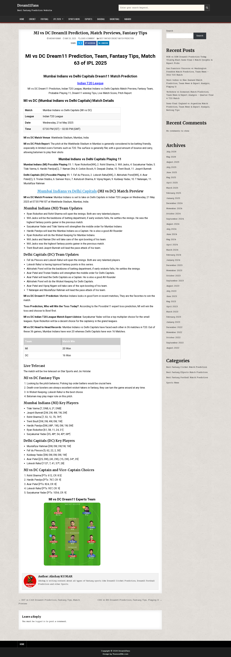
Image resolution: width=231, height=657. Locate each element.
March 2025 (172, 187)
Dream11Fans (28, 5)
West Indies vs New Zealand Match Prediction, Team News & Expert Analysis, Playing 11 (188, 83)
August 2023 (172, 286)
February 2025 (173, 193)
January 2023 (173, 322)
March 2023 (172, 311)
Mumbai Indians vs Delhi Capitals (67, 191)
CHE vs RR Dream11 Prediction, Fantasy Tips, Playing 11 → (130, 600)
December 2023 (174, 265)
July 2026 (171, 151)
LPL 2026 (57, 19)
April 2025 (172, 182)
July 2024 (171, 229)
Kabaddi (127, 19)
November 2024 (174, 208)
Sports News (74, 19)
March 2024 (172, 249)
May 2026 (171, 156)
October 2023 (173, 275)
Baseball (101, 19)
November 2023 (174, 270)
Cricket (32, 19)
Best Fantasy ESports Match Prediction (187, 372)
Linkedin (104, 43)
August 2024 (172, 224)
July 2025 (171, 167)
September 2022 (175, 342)
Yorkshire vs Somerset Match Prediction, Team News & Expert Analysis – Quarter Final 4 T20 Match (190, 95)
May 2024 (171, 239)
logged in (40, 621)
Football (44, 19)
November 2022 (174, 332)
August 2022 (172, 348)
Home (22, 19)
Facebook (91, 43)
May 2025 (171, 177)
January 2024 (173, 260)
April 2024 (172, 244)
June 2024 (171, 234)
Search (169, 30)
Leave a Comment (88, 38)
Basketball (114, 19)
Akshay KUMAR (55, 38)
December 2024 (174, 203)
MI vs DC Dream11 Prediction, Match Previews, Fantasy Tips (90, 33)
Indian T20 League (90, 83)
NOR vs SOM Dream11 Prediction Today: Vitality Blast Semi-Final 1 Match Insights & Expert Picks (189, 60)
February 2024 (173, 255)
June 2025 (171, 172)
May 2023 (171, 301)
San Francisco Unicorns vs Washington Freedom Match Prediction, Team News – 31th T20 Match (187, 72)
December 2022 (174, 327)
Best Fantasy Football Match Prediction (187, 377)
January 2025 (173, 198)
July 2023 (171, 291)
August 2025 (172, 162)
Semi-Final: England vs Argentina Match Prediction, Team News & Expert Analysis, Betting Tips (188, 107)
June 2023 (171, 296)
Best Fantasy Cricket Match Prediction (116, 38)
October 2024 (173, 213)
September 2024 (175, 218)
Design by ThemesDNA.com (115, 654)
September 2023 (175, 280)
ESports (88, 19)
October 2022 (173, 337)
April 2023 (172, 306)
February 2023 (173, 317)
